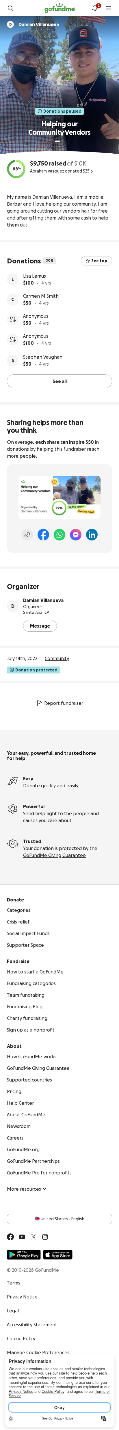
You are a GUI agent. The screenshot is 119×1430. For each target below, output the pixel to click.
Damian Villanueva (43, 600)
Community (57, 658)
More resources (24, 1189)
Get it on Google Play (24, 1255)
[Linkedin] (92, 534)
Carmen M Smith (41, 296)
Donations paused (62, 111)
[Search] (10, 8)
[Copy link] (27, 534)
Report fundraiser (63, 703)
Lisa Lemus (34, 276)
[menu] (108, 8)
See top (99, 260)
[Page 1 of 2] (57, 141)
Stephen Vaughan (42, 357)
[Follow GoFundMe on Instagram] (45, 1237)
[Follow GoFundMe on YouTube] (22, 1237)
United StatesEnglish (62, 1219)
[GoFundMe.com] (59, 8)
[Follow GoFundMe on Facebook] (10, 1237)
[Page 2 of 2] (63, 141)
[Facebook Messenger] (75, 534)
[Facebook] (43, 534)
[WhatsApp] (59, 534)
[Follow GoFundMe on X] (33, 1237)
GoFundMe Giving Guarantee (54, 855)
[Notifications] (95, 8)
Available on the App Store (57, 1255)
